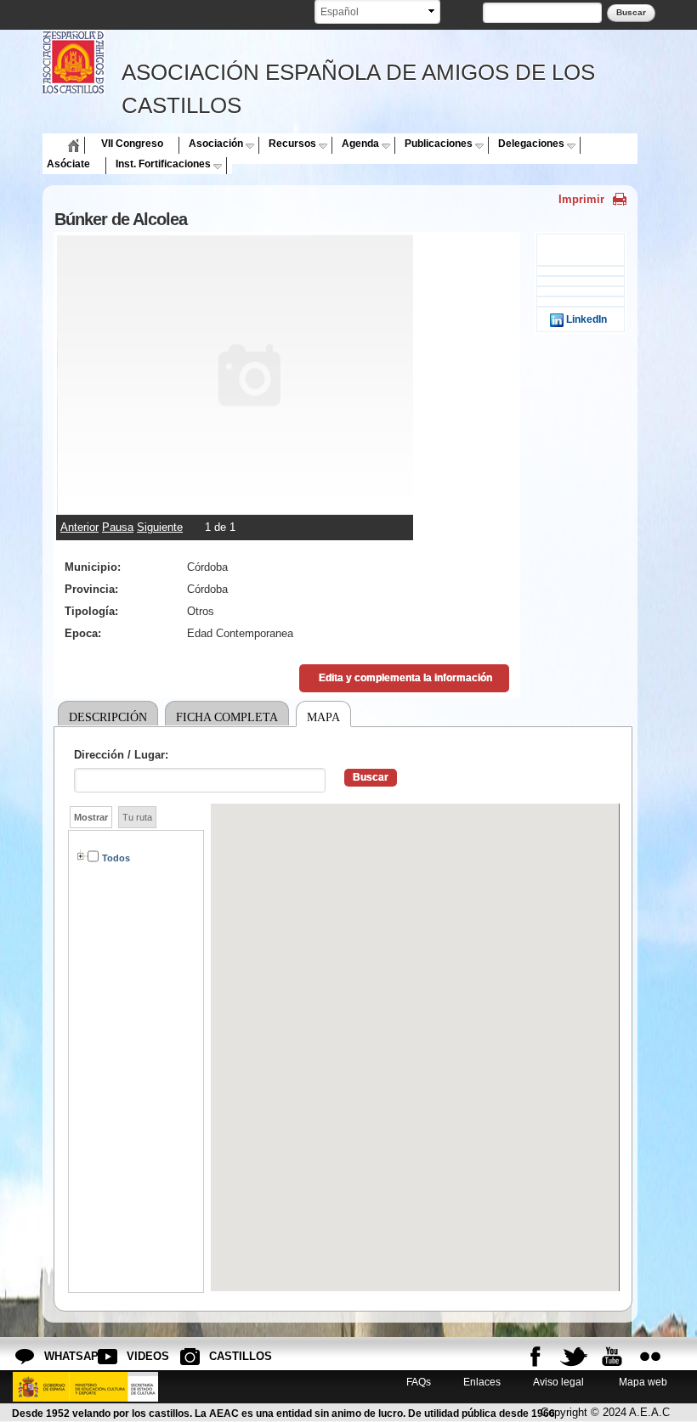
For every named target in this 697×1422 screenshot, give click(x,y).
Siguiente (160, 527)
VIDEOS (140, 1356)
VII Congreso (132, 144)
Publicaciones (439, 144)
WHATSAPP (57, 1356)
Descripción (108, 717)
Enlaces (482, 1381)
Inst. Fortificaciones (163, 164)
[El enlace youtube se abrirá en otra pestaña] (612, 1356)
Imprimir (581, 199)
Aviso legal (558, 1381)
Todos (116, 858)
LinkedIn (585, 318)
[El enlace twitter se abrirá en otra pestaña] (573, 1356)
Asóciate (68, 164)
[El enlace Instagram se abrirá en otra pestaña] (650, 1356)
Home (61, 144)
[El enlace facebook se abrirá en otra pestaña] (535, 1356)
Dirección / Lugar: (121, 754)
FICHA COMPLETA (227, 717)
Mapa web (641, 1381)
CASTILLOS (222, 1356)
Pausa (117, 527)
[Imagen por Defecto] (234, 506)
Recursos (292, 144)
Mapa (323, 717)
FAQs (418, 1381)
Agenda (360, 144)
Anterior (79, 527)
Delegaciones (531, 144)
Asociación (216, 144)
